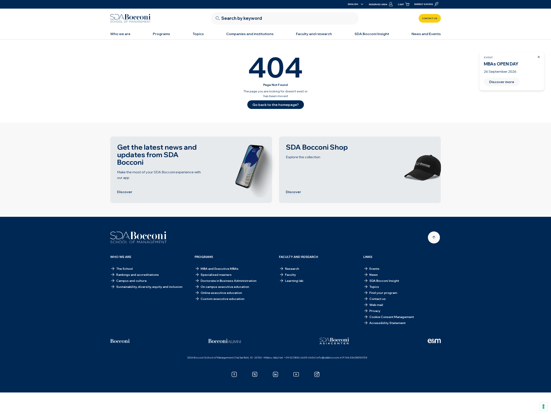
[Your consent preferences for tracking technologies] (543, 406)
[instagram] (317, 374)
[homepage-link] (130, 18)
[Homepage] (138, 237)
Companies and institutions (250, 34)
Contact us (429, 18)
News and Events (426, 34)
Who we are (120, 34)
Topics (198, 34)
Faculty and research (314, 34)
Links (367, 257)
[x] (255, 374)
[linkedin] (275, 374)
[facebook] (234, 374)
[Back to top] (434, 237)
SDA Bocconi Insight (371, 34)
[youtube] (296, 374)
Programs (161, 34)
